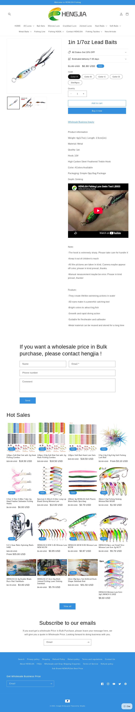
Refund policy (107, 664)
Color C (102, 77)
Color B (88, 77)
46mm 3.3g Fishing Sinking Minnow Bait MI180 (110, 500)
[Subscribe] (88, 642)
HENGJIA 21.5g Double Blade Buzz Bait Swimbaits (19, 580)
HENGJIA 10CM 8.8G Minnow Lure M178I (82, 546)
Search (21, 659)
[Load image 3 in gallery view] (27, 103)
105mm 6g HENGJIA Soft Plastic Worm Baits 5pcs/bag (82, 500)
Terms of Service (90, 664)
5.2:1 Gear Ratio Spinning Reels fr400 (20, 546)
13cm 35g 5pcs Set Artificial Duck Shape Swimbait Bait (82, 580)
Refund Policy (58, 659)
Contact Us (110, 659)
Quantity (71, 88)
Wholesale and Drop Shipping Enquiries (62, 664)
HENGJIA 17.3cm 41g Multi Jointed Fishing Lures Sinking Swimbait (49, 581)
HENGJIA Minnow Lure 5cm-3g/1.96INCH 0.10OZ (110, 593)
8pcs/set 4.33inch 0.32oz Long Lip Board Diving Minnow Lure (51, 500)
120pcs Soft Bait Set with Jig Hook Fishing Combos (21, 456)
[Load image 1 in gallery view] (13, 103)
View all (67, 606)
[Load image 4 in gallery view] (41, 103)
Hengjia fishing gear (63, 706)
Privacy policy (33, 659)
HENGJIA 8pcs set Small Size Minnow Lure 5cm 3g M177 (111, 546)
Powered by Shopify (78, 706)
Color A (74, 77)
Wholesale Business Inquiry (81, 122)
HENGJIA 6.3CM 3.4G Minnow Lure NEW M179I (52, 546)
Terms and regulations (92, 659)
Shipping (46, 659)
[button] (9, 14)
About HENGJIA (27, 664)
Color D (116, 77)
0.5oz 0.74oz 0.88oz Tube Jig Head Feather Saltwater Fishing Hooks (20, 501)
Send (27, 400)
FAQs (39, 664)
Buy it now (97, 111)
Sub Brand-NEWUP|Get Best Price (67, 668)
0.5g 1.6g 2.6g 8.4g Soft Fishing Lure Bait (112, 456)
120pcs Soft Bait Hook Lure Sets (82, 455)
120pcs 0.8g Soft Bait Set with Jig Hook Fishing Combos (51, 456)
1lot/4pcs (75, 83)
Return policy (74, 659)
